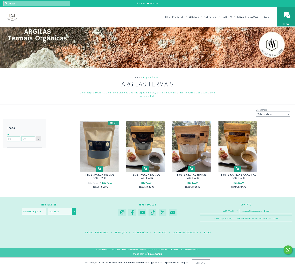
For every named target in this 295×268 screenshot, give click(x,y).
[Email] (173, 212)
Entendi (201, 262)
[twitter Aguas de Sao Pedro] (162, 212)
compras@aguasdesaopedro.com (256, 211)
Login (155, 3)
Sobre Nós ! (210, 16)
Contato (227, 16)
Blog (266, 16)
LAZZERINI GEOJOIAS (247, 16)
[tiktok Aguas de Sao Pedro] (152, 212)
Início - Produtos (174, 16)
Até (23, 134)
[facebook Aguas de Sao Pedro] (132, 212)
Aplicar (38, 138)
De (8, 134)
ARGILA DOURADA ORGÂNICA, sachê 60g (238, 176)
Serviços (193, 16)
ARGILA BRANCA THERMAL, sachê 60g (192, 176)
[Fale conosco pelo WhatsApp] (288, 249)
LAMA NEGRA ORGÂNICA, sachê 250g (100, 176)
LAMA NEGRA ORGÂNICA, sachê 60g (146, 176)
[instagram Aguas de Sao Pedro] (122, 212)
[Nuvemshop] (148, 255)
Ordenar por (261, 109)
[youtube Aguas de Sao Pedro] (142, 212)
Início (138, 77)
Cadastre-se (145, 3)
